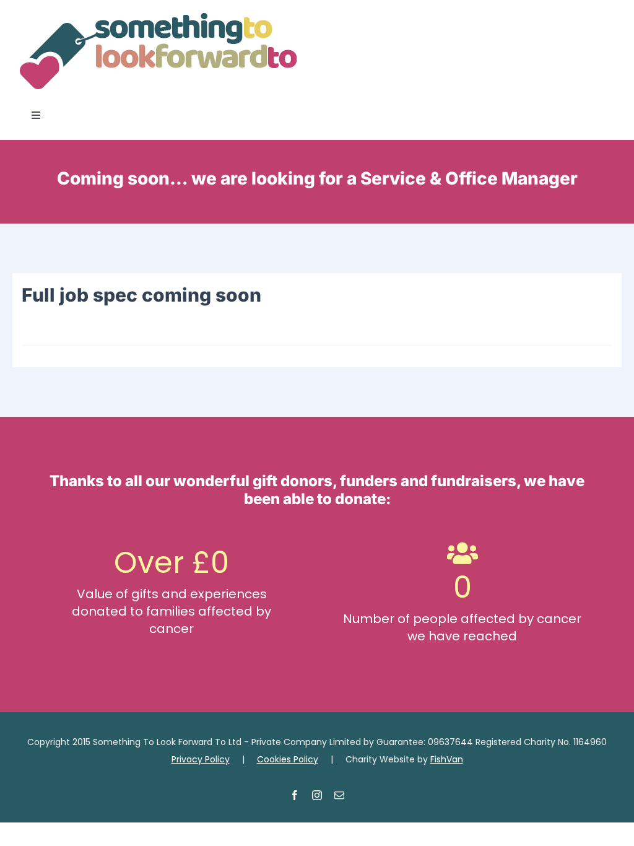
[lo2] (158, 17)
